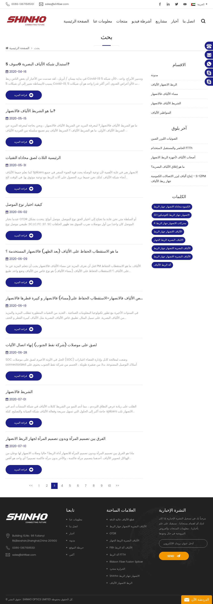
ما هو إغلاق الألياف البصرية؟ (168, 166)
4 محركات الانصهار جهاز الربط (170, 223)
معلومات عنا (102, 21)
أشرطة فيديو (141, 21)
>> (117, 485)
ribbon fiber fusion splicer (126, 562)
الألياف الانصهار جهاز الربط (168, 232)
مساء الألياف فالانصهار (164, 94)
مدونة (154, 75)
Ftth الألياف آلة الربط (121, 548)
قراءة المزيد (20, 95)
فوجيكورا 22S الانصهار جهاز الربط (171, 215)
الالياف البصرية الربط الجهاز (168, 240)
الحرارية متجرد (117, 569)
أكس (71, 555)
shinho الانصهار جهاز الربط (125, 576)
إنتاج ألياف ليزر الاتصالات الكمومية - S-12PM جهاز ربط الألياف (178, 179)
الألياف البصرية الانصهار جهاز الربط (172, 248)
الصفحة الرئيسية (76, 21)
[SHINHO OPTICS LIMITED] (27, 20)
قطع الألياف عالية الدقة (122, 520)
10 (109, 485)
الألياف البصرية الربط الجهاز (124, 541)
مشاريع (161, 21)
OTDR (113, 534)
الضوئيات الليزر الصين (164, 138)
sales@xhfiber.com (57, 4)
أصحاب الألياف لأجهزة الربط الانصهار (173, 157)
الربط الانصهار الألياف (164, 84)
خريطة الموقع (76, 548)
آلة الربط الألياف (162, 265)
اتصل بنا (189, 21)
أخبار (174, 21)
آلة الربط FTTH (118, 555)
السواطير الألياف (161, 112)
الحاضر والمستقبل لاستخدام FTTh (171, 148)
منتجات (122, 21)
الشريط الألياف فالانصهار (166, 103)
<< (31, 485)
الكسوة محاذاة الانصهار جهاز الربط (172, 207)
